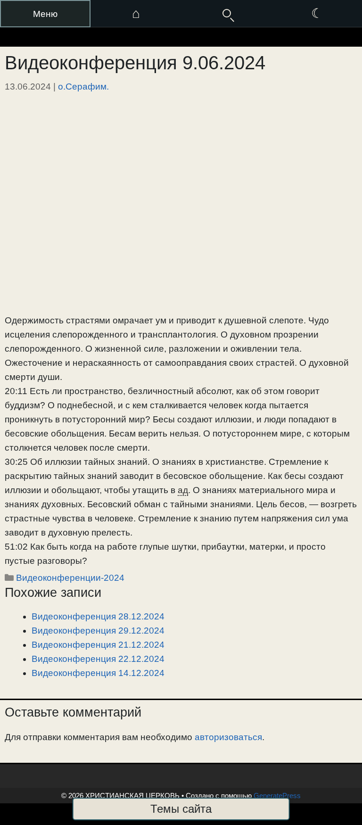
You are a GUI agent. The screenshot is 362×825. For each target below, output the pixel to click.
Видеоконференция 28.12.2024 (98, 616)
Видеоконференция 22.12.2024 (98, 659)
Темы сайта (181, 808)
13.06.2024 (28, 86)
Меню (45, 14)
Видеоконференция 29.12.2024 (98, 630)
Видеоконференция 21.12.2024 (98, 645)
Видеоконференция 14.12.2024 (98, 673)
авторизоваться (228, 737)
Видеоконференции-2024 (70, 578)
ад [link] (183, 490)
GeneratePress (277, 796)
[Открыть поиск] (226, 13)
